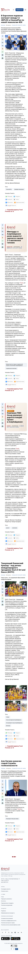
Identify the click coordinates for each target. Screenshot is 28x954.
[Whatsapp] (2, 932)
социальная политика (11, 368)
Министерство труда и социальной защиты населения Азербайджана (14, 365)
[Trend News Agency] (5, 869)
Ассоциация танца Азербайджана (14, 722)
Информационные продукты (8, 913)
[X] (8, 932)
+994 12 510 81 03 (5, 880)
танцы (7, 717)
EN (11, 948)
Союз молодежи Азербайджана (13, 719)
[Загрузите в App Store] (5, 938)
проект (7, 527)
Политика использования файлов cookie (10, 924)
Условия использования (7, 918)
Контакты (3, 901)
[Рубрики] (25, 9)
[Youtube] (12, 932)
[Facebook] (5, 932)
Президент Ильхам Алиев (12, 818)
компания (14, 527)
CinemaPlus (9, 189)
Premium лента (4, 891)
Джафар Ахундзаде (19, 189)
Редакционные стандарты (7, 903)
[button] (2, 36)
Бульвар (8, 725)
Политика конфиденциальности (8, 920)
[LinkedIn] (18, 932)
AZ (14, 948)
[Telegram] (15, 932)
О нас (2, 896)
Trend (21, 283)
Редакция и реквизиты (6, 898)
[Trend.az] (5, 9)
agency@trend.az (4, 882)
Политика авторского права (8, 922)
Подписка (3, 910)
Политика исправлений (6, 905)
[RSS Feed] (21, 932)
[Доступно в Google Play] (15, 938)
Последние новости (5, 889)
